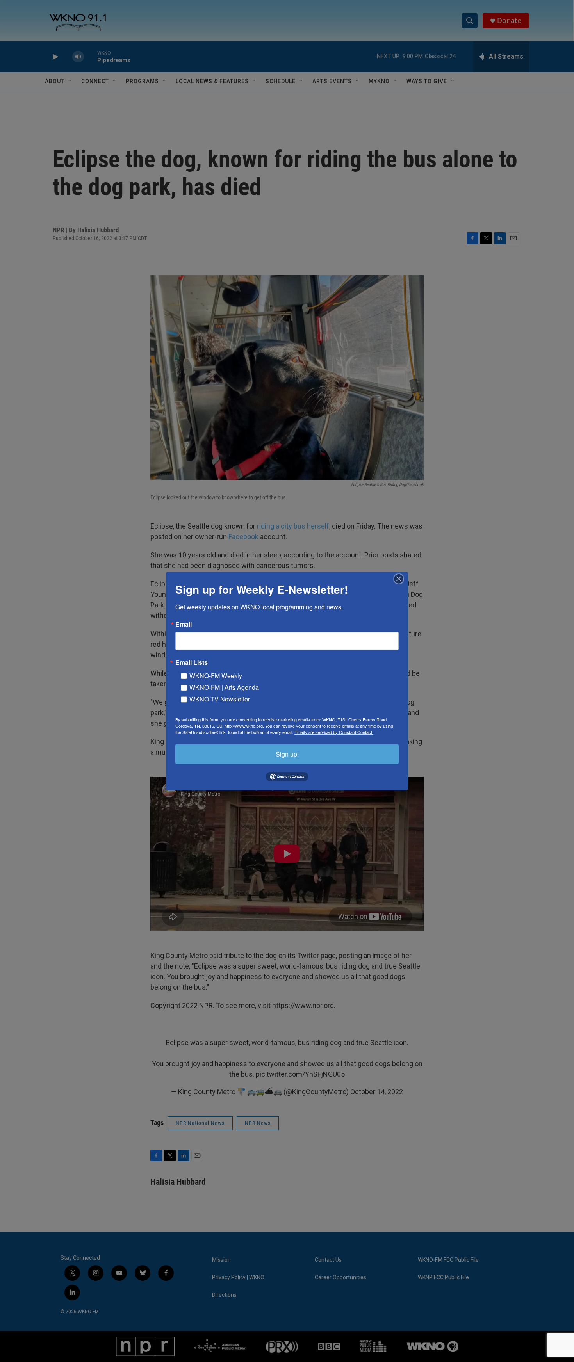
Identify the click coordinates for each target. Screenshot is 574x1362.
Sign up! (287, 753)
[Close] (401, 578)
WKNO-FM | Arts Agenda (224, 686)
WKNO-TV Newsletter (219, 698)
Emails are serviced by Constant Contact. (333, 731)
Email (183, 624)
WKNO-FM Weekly (215, 675)
